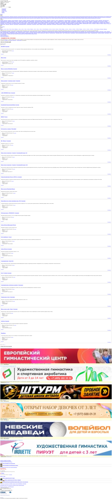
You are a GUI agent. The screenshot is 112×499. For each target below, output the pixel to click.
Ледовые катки (13, 31)
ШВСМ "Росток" (4, 116)
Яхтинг (36, 33)
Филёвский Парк (31, 21)
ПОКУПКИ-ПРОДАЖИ (4, 461)
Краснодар (21, 17)
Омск (92, 17)
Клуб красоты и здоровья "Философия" (8, 128)
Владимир (43, 16)
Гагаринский (34, 24)
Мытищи (49, 17)
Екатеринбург (74, 16)
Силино (55, 21)
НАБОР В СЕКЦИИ (3, 460)
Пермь (101, 17)
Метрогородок (43, 20)
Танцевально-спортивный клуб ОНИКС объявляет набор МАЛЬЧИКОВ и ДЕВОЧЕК (13, 483)
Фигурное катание (20, 33)
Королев (11, 17)
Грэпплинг (97, 31)
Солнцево (19, 21)
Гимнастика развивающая (63, 32)
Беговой (69, 21)
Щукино (39, 22)
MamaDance (3, 333)
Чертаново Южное (77, 23)
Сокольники (78, 20)
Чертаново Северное (62, 23)
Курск (30, 17)
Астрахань (19, 16)
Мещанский (68, 22)
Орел (93, 17)
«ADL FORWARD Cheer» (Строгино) (8, 92)
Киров (110, 16)
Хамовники (84, 22)
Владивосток (36, 16)
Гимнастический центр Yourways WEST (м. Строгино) (11, 176)
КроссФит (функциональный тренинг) (95, 32)
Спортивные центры (19, 31)
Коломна (1, 17)
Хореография (4, 33)
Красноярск (25, 17)
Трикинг (16, 33)
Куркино (8, 22)
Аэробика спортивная (64, 31)
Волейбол (39, 32)
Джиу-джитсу (101, 31)
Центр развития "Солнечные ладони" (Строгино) (10, 80)
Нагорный (35, 23)
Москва (1, 14)
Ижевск (90, 16)
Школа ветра (3, 57)
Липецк (32, 17)
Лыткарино (35, 17)
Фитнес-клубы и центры (33, 31)
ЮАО (90, 22)
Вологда (53, 16)
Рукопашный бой (12, 32)
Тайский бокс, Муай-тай (21, 32)
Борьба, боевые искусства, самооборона (78, 31)
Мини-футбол (103, 32)
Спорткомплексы (4, 31)
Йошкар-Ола (96, 16)
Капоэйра (108, 31)
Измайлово (33, 20)
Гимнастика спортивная (71, 32)
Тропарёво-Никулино (25, 21)
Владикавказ (40, 16)
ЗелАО (42, 21)
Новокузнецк (74, 17)
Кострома (14, 17)
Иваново (87, 16)
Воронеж (56, 16)
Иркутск (92, 16)
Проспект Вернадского (10, 21)
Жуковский (84, 16)
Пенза (98, 17)
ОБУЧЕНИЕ (9, 460)
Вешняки (9, 20)
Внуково (83, 20)
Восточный (20, 20)
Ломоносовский (48, 24)
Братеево (107, 22)
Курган (28, 17)
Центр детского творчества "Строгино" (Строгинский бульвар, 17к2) (14, 164)
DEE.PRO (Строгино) (5, 46)
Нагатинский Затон (30, 23)
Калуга (105, 16)
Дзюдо (105, 31)
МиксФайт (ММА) (6, 32)
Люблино (101, 23)
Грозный (58, 16)
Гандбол (42, 32)
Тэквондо (27, 32)
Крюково (44, 21)
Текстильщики (15, 24)
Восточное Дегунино (84, 21)
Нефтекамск (59, 17)
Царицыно (57, 23)
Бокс (85, 31)
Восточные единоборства (91, 31)
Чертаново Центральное (69, 23)
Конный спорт (87, 32)
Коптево (105, 21)
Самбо (16, 32)
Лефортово (98, 23)
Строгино (28, 22)
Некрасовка (109, 23)
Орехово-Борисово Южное (50, 23)
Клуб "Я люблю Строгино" (6, 273)
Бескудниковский (74, 21)
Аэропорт (65, 21)
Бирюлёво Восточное (95, 22)
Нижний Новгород (64, 17)
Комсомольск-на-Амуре (6, 17)
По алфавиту (6, 40)
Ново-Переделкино (105, 20)
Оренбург (96, 17)
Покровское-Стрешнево (17, 22)
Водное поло (35, 32)
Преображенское (61, 20)
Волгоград (47, 16)
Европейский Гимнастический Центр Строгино (10, 104)
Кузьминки (94, 23)
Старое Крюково (59, 21)
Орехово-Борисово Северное (41, 23)
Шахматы (33, 33)
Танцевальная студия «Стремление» (8, 297)
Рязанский (11, 24)
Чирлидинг (29, 33)
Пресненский (72, 22)
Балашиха (22, 16)
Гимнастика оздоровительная (55, 32)
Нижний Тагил (69, 17)
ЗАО (81, 20)
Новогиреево (48, 20)
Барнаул (25, 16)
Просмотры (14, 40)
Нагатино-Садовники (22, 23)
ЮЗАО (25, 24)
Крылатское (93, 20)
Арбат (49, 22)
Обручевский (54, 24)
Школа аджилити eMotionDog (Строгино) (9, 68)
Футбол (24, 33)
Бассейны (8, 31)
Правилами (10, 474)
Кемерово (107, 16)
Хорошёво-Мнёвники (34, 22)
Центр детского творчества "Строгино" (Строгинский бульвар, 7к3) (14, 152)
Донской (6, 23)
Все (0, 16)
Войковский (79, 21)
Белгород (27, 16)
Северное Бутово (59, 24)
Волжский (50, 16)
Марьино (105, 23)
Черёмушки (69, 24)
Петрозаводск (104, 17)
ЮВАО (81, 23)
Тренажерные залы (44, 31)
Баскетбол (69, 31)
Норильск (86, 17)
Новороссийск (78, 17)
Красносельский (62, 22)
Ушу (30, 32)
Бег (71, 31)
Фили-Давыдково (37, 21)
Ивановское (28, 20)
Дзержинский (62, 16)
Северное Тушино (24, 22)
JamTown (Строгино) (5, 321)
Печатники (7, 24)
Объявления (4, 9)
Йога (84, 32)
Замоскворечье (57, 22)
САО (63, 21)
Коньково (40, 24)
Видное (33, 16)
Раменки (16, 21)
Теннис (13, 33)
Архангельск (15, 16)
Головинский (90, 21)
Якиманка (88, 22)
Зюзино (37, 24)
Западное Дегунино (101, 21)
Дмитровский (95, 21)
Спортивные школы (26, 31)
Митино (11, 22)
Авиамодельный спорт (51, 31)
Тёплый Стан (64, 24)
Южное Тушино (43, 22)
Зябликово (10, 23)
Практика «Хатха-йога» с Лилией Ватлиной (7, 486)
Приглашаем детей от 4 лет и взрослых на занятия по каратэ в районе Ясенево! (12, 485)
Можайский (100, 20)
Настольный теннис (109, 32)
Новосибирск (82, 17)
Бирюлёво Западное (102, 22)
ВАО (2, 20)
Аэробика (59, 31)
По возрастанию (19, 40)
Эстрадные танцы (9, 33)
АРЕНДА (9, 461)
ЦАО (47, 22)
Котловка (44, 24)
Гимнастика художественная (79, 32)
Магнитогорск (43, 17)
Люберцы (39, 17)
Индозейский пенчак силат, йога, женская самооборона (8, 467)
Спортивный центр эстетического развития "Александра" (12, 285)
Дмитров (66, 16)
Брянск (30, 16)
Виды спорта (4, 10)
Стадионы (39, 31)
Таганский (76, 22)
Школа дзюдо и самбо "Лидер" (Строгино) (9, 309)
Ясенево (77, 24)
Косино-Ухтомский (38, 20)
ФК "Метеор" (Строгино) (6, 140)
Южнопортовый (21, 24)
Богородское (5, 20)
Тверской (80, 22)
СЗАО (5, 22)
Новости (3, 12)
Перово (56, 20)
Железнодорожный (79, 16)
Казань (99, 16)
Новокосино (53, 20)
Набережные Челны (54, 17)
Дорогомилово (87, 20)
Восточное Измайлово (14, 20)
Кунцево (96, 20)
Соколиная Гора (73, 20)
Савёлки (51, 21)
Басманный (53, 22)
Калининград (102, 16)
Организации (4, 8)
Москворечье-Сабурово (15, 23)
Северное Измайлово (67, 20)
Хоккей (27, 33)
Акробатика (56, 31)
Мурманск (46, 17)
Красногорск (18, 17)
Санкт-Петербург (6, 16)
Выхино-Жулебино (85, 23)
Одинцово (89, 17)
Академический (28, 24)
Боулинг (32, 32)
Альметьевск (11, 16)
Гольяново (24, 20)
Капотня (90, 23)
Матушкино (48, 21)
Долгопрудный (69, 16)
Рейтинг (11, 40)
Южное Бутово (73, 24)
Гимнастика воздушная (46, 32)
